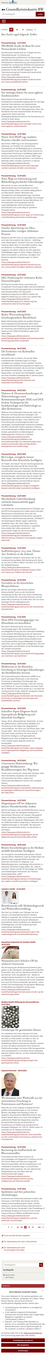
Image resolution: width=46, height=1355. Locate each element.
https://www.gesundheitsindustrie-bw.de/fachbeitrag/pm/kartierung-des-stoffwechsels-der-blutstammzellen (17, 1178)
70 (29, 1227)
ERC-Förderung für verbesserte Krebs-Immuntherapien (22, 279)
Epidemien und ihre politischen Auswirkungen (18, 1194)
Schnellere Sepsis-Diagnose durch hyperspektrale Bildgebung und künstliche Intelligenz (19, 714)
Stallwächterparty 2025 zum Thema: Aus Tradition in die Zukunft (20, 553)
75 (23, 30)
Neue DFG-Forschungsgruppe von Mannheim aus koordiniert (20, 622)
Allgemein (6, 1286)
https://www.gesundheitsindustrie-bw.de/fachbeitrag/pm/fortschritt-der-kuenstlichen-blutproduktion (22, 606)
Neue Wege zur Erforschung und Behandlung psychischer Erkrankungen (22, 180)
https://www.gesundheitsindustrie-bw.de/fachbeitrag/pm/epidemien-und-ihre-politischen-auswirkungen (19, 1218)
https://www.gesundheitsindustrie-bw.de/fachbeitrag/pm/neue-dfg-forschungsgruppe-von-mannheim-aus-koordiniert (22, 653)
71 (33, 1227)
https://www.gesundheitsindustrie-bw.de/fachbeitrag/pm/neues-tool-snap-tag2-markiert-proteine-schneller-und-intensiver (20, 165)
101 (39, 1227)
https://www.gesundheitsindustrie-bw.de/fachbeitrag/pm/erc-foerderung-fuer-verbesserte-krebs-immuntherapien (19, 301)
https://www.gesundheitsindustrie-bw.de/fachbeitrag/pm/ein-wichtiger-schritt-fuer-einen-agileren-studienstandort (21, 123)
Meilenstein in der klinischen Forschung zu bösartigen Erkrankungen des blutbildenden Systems (22, 669)
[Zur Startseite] (23, 9)
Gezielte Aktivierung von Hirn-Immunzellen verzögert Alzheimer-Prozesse (20, 231)
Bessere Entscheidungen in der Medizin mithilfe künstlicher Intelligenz (22, 849)
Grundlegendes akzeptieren (23, 1340)
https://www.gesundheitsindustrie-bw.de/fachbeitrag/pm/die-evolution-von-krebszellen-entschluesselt (18, 380)
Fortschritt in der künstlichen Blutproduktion (17, 585)
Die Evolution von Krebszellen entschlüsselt (18, 353)
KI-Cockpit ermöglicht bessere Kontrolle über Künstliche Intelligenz (21, 459)
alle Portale (9, 1277)
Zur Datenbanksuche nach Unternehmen (20, 1241)
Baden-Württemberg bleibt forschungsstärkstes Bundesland (18, 316)
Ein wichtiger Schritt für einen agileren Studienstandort (22, 94)
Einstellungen (23, 1351)
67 (18, 1227)
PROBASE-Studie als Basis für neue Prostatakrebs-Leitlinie (20, 48)
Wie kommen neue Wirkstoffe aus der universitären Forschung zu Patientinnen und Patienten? (21, 1101)
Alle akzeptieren (23, 1345)
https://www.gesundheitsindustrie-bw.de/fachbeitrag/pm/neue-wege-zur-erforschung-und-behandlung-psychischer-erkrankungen (22, 214)
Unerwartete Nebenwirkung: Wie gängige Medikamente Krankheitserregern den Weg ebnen (20, 766)
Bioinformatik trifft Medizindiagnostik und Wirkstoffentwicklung (22, 907)
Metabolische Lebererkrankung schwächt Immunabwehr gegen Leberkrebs (18, 502)
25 (11, 30)
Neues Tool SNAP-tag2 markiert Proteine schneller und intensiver (19, 139)
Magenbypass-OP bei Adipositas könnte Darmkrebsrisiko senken (19, 805)
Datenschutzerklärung (33, 1333)
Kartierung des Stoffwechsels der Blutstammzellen (18, 1152)
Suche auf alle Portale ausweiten (17, 1235)
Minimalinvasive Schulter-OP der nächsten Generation (19, 963)
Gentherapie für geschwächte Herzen (21, 1030)
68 (22, 1227)
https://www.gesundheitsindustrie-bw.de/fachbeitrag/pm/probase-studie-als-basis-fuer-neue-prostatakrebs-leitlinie (21, 79)
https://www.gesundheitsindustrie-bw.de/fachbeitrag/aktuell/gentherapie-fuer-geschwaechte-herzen (19, 1060)
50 (17, 30)
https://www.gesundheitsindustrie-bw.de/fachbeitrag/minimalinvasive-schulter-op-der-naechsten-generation (22, 991)
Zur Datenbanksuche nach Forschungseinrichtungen (14, 1248)
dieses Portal (10, 1275)
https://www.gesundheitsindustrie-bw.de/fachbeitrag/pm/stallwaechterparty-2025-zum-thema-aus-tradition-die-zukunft (21, 569)
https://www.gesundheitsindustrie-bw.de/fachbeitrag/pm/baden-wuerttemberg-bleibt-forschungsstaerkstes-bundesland (22, 338)
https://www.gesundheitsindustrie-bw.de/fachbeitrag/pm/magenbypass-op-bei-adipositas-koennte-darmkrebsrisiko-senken (19, 834)
